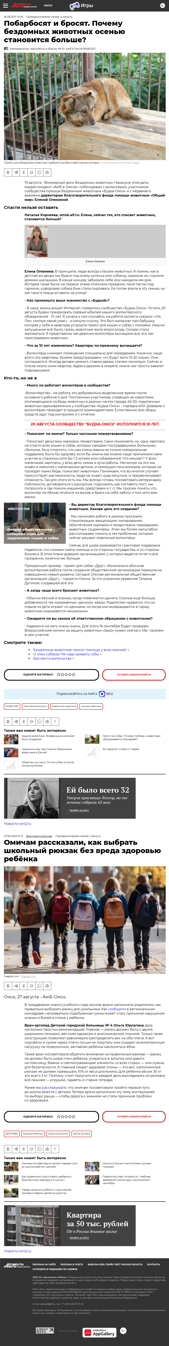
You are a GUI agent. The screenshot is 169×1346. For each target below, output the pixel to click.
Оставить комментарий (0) (134, 674)
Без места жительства (52, 658)
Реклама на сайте (44, 1264)
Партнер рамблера (68, 1331)
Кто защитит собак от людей (121, 749)
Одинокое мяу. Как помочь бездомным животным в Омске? (47, 751)
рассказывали (54, 1088)
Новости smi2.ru (17, 824)
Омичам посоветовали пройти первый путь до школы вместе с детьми (50, 1165)
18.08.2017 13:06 (13, 16)
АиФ (136, 162)
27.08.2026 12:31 (13, 836)
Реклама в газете (72, 1264)
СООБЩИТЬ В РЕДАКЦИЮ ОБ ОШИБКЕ (55, 1269)
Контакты (153, 1264)
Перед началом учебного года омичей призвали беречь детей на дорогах (46, 1191)
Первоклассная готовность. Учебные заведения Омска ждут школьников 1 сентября (126, 1180)
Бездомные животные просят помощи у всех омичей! (79, 650)
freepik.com (28, 976)
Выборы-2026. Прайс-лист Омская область (115, 1264)
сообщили (117, 1009)
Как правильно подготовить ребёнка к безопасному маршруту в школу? (47, 1178)
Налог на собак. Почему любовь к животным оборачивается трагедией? (131, 737)
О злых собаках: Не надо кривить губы (66, 654)
